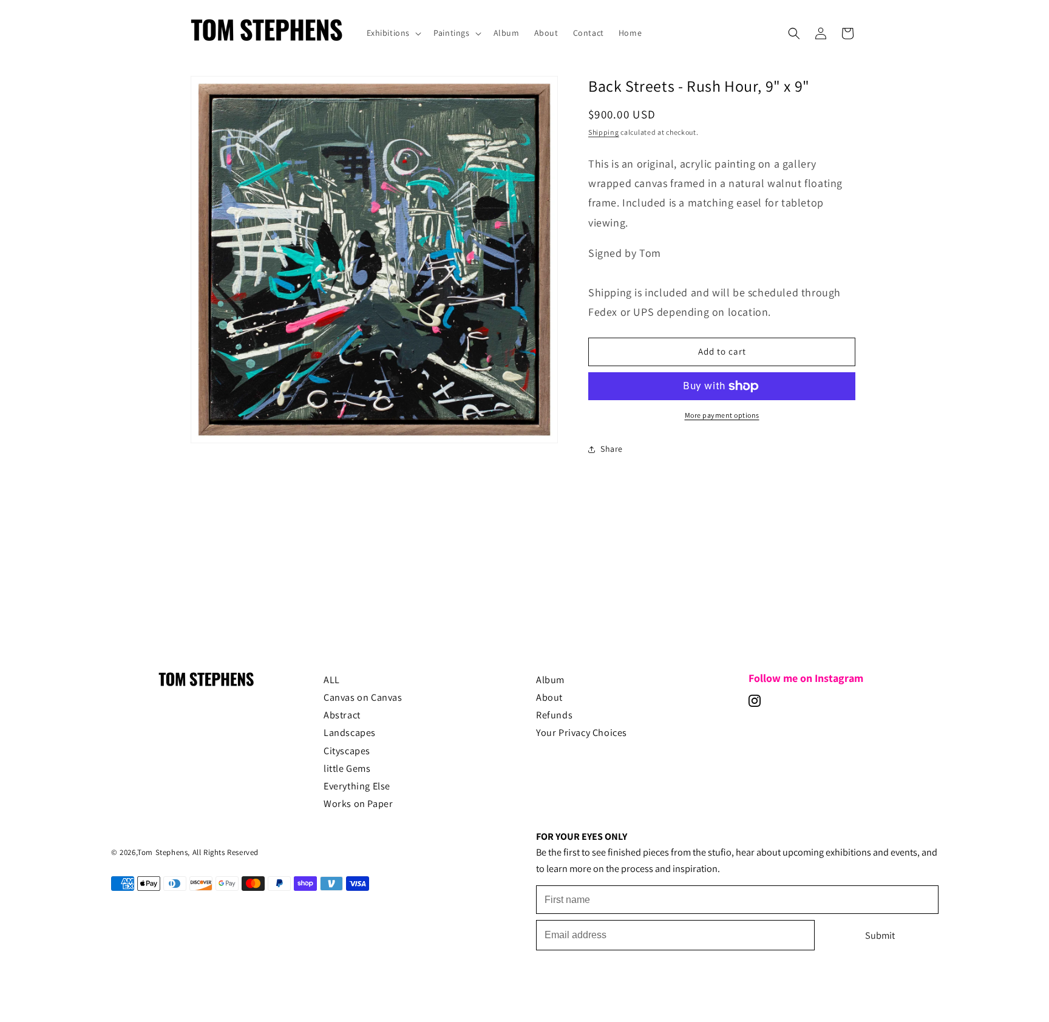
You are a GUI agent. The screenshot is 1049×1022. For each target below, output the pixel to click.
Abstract (342, 715)
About (549, 697)
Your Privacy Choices (581, 733)
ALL (332, 679)
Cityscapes (347, 750)
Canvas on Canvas (363, 697)
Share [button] (611, 448)
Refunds (554, 715)
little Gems (347, 768)
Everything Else (357, 785)
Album (550, 679)
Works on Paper (358, 803)
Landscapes (350, 733)
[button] (393, 33)
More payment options (722, 415)
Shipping (603, 132)
